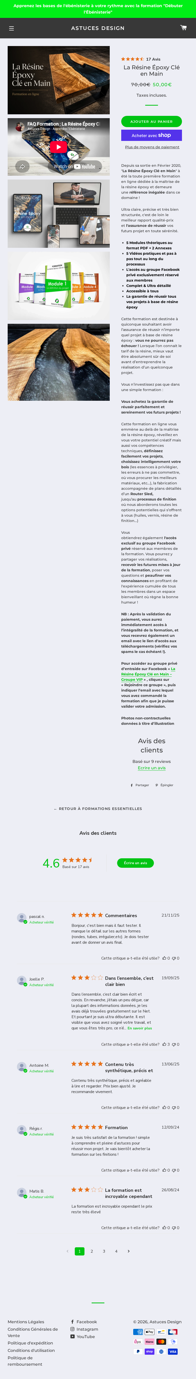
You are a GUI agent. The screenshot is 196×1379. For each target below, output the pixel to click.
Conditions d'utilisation (31, 1350)
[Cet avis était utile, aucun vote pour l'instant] (164, 958)
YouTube (85, 1336)
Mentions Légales (26, 1321)
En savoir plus (140, 1028)
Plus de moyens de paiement (152, 147)
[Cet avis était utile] (164, 1044)
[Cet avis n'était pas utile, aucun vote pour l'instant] (174, 958)
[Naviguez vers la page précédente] (67, 1251)
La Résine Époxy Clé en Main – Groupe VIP (148, 674)
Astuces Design (98, 28)
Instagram (87, 1329)
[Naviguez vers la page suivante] (128, 1251)
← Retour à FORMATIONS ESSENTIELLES (98, 808)
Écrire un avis (135, 863)
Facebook (86, 1321)
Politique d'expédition (30, 1343)
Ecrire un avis (152, 767)
